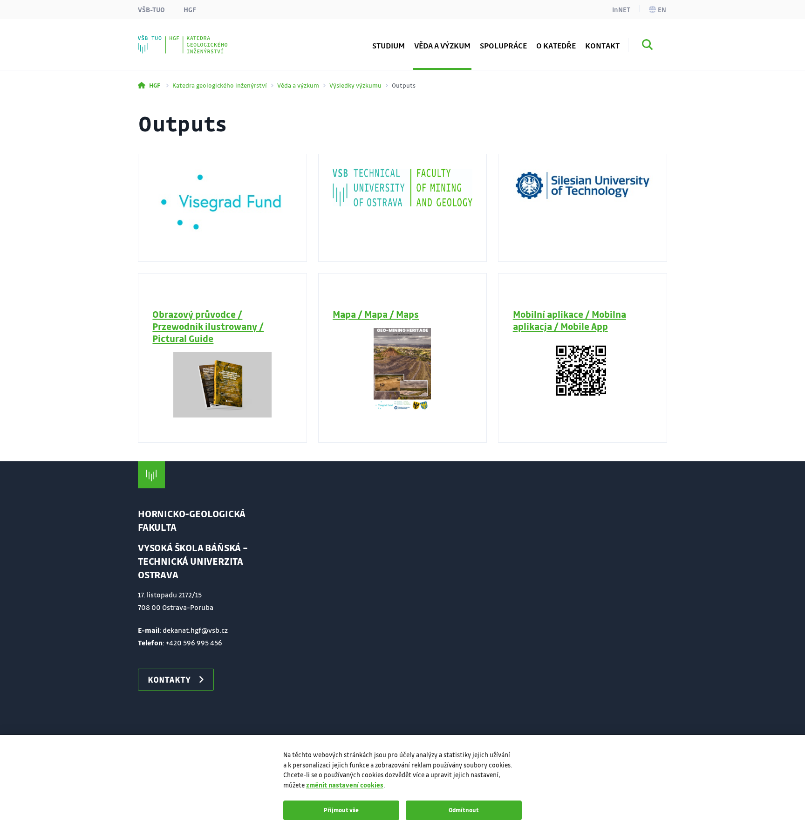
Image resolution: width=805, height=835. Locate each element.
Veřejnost (174, 39)
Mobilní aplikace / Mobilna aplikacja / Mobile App (569, 320)
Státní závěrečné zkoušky (202, 39)
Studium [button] (388, 45)
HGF (190, 9)
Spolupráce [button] (503, 45)
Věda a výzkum (298, 85)
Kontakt (602, 45)
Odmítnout (464, 810)
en (662, 9)
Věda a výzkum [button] (442, 45)
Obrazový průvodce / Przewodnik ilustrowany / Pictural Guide (208, 326)
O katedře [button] (556, 45)
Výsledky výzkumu (355, 85)
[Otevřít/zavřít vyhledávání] (647, 46)
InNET (621, 9)
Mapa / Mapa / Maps (376, 314)
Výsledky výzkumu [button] (190, 39)
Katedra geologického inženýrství (219, 85)
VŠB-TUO (151, 9)
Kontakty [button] (169, 679)
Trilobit (170, 39)
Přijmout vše (341, 810)
